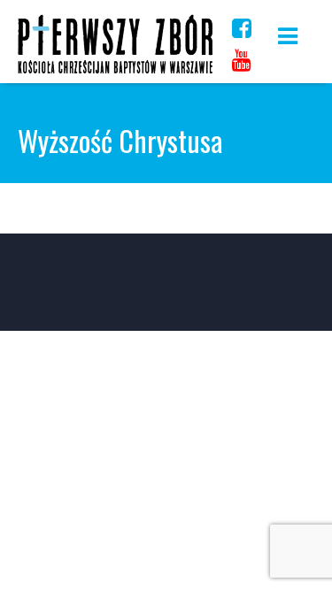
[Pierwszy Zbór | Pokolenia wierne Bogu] (115, 73)
